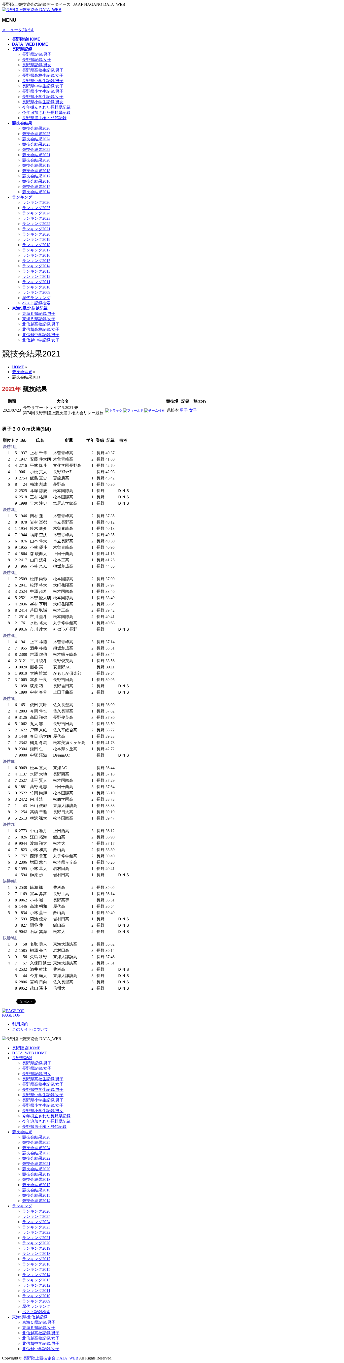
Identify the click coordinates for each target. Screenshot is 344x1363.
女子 (193, 410)
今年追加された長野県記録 (46, 112)
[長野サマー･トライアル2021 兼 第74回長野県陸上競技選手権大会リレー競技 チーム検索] (154, 410)
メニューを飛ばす (18, 30)
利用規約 (20, 1024)
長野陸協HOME (26, 1048)
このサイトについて (30, 1029)
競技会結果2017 (36, 176)
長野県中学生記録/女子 (42, 86)
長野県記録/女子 (36, 59)
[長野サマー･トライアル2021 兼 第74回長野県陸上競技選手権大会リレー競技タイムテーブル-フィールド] (133, 410)
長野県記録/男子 (36, 54)
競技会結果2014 (36, 192)
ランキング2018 (36, 245)
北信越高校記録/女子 (40, 329)
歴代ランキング (36, 298)
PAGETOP (11, 1015)
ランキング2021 (36, 229)
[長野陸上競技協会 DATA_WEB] (31, 10)
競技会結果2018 (36, 171)
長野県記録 (22, 1058)
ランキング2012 (36, 276)
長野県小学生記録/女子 (42, 96)
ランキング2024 (36, 213)
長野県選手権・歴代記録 (44, 118)
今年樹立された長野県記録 (46, 107)
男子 (184, 410)
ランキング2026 (36, 202)
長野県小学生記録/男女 (42, 102)
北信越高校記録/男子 (40, 324)
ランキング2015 (36, 260)
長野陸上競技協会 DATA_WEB (50, 1358)
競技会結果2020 (36, 160)
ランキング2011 (36, 282)
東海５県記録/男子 (38, 313)
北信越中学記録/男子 (40, 335)
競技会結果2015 (36, 186)
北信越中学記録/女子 (40, 340)
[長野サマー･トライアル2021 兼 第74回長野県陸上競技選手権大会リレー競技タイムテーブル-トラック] (113, 410)
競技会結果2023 (36, 144)
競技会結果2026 (36, 128)
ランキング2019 (36, 239)
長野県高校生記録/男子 (42, 70)
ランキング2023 (36, 218)
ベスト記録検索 (36, 303)
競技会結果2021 (36, 155)
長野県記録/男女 (36, 65)
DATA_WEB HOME (29, 1053)
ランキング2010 (36, 287)
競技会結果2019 (36, 165)
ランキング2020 (36, 234)
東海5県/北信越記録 (29, 1317)
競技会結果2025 (36, 134)
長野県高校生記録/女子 (42, 75)
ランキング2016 (36, 255)
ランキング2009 (36, 292)
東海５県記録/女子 (38, 319)
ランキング (22, 1206)
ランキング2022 (36, 223)
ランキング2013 (36, 271)
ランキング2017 (36, 250)
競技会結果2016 (36, 181)
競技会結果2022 (36, 149)
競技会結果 (22, 1132)
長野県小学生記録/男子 (42, 91)
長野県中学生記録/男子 (42, 81)
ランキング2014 (36, 266)
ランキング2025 (36, 208)
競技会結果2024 (36, 139)
